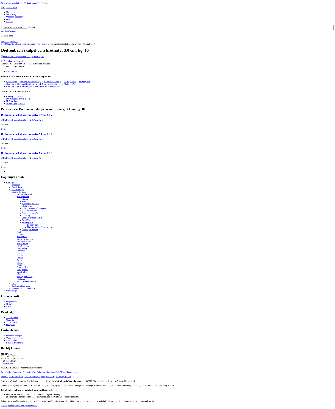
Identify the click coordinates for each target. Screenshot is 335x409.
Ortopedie (10, 324)
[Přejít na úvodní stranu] (9, 8)
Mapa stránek (71, 372)
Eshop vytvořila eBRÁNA (12, 377)
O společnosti (12, 302)
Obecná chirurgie (22, 44)
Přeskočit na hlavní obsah (11, 3)
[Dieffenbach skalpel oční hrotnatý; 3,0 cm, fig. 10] (22, 56)
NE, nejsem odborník (10, 406)
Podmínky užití (29, 372)
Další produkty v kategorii (12, 61)
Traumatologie (12, 317)
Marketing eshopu (63, 377)
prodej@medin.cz (8, 363)
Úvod (3, 44)
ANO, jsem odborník (28, 406)
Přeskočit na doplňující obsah (36, 3)
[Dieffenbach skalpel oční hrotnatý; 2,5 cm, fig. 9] (22, 158)
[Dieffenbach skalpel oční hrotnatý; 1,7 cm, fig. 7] (22, 120)
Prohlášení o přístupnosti (11, 372)
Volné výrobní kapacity (16, 338)
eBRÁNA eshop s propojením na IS (39, 377)
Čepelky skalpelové (14, 96)
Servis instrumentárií (14, 343)
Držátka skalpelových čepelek (18, 99)
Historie (9, 304)
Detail (3, 129)
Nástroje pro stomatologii (30, 82)
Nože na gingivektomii (15, 103)
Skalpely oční (47, 44)
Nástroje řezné (35, 44)
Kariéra (9, 306)
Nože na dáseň (12, 101)
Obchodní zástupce (14, 336)
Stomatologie (11, 82)
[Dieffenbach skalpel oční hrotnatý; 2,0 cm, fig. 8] (22, 139)
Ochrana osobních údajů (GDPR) (51, 372)
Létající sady (11, 340)
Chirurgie (10, 44)
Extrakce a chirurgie (52, 82)
